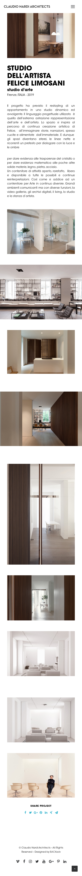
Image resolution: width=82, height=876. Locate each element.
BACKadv (55, 852)
